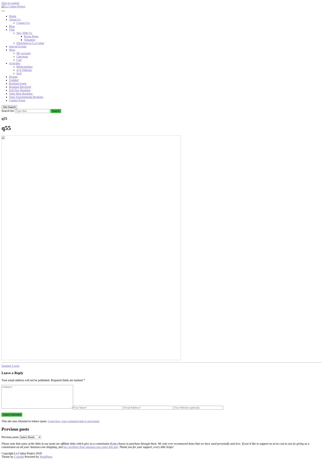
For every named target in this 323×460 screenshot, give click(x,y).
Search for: (7, 110)
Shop (12, 49)
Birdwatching (24, 66)
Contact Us (23, 23)
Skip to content (10, 3)
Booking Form (17, 83)
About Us (15, 19)
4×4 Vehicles (24, 70)
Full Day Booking (19, 90)
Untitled (14, 80)
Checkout (22, 56)
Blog (12, 26)
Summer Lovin (10, 365)
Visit (11, 29)
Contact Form (17, 100)
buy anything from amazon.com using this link (90, 447)
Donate (13, 76)
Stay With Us (24, 33)
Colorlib (19, 456)
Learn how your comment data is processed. (74, 421)
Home (12, 16)
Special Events (17, 46)
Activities (14, 63)
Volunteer (29, 39)
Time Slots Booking (21, 93)
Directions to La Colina (30, 43)
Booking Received (20, 86)
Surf (18, 73)
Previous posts (10, 437)
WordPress (46, 456)
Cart (18, 60)
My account (23, 53)
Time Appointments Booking (26, 97)
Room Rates (31, 36)
